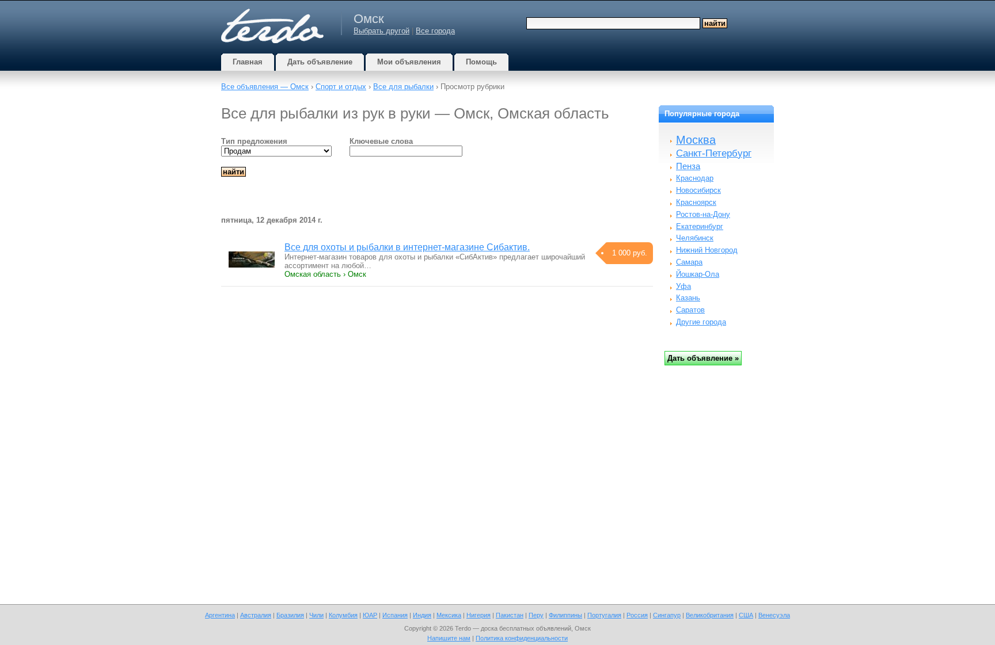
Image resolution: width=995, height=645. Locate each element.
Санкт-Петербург (713, 153)
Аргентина (220, 615)
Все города (435, 30)
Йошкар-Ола (697, 274)
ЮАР (370, 615)
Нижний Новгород (707, 250)
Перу (536, 615)
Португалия (604, 615)
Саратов (690, 310)
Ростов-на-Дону (703, 214)
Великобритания (710, 615)
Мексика (448, 615)
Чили (316, 615)
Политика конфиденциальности (522, 638)
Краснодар (694, 178)
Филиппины (565, 615)
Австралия (255, 615)
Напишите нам (448, 638)
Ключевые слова (381, 141)
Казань (688, 297)
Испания (395, 615)
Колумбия (343, 615)
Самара (689, 262)
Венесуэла (774, 615)
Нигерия (478, 615)
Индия (422, 615)
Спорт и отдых (341, 86)
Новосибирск (698, 190)
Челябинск (694, 238)
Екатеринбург (699, 226)
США (746, 615)
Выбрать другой (381, 30)
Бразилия (290, 615)
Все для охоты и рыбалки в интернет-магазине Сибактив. (407, 247)
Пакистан (509, 615)
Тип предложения (254, 141)
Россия (637, 615)
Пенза (688, 166)
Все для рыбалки (403, 86)
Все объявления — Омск (265, 86)
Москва (696, 139)
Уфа (683, 286)
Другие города (701, 322)
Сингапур (667, 615)
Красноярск (696, 202)
